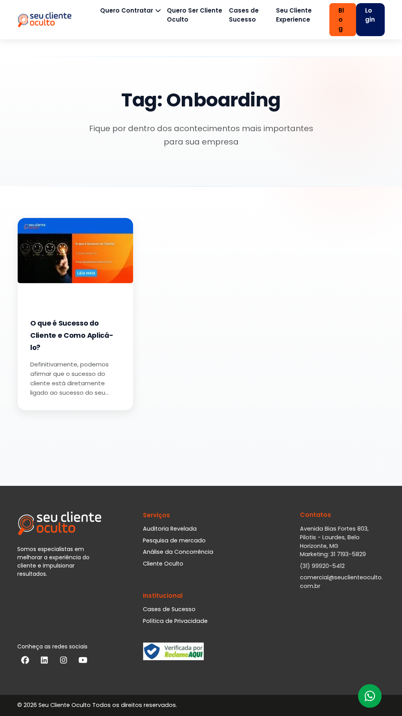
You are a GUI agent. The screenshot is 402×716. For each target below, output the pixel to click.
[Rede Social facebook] (25, 662)
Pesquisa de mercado (174, 540)
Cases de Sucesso (244, 15)
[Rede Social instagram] (63, 662)
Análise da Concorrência (178, 552)
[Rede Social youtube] (83, 662)
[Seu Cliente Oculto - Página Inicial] (44, 19)
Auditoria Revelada (170, 529)
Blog (341, 19)
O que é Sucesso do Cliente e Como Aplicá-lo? (71, 335)
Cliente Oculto (163, 564)
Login (370, 15)
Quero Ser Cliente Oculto (194, 15)
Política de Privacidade (175, 621)
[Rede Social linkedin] (44, 662)
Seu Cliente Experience (294, 15)
